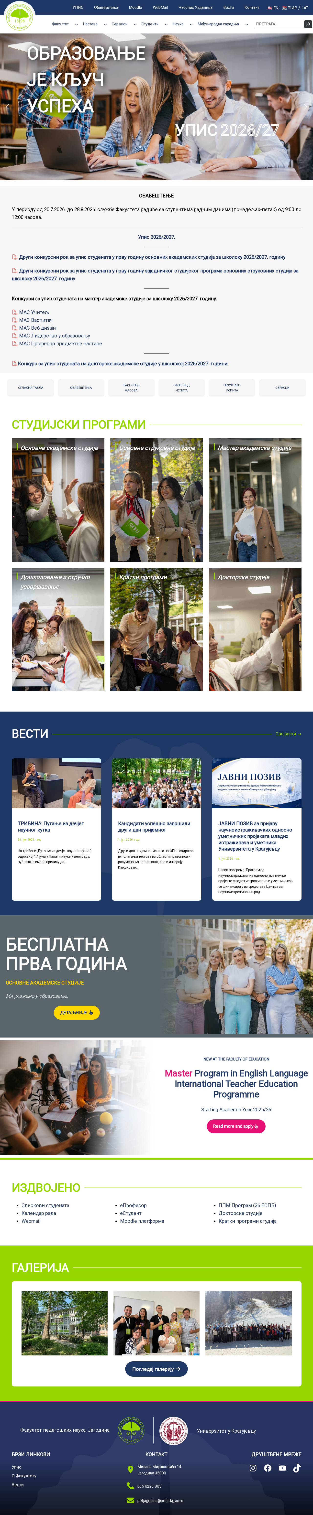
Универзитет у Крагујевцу (226, 1431)
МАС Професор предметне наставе (60, 343)
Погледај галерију (153, 1369)
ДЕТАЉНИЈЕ (74, 1012)
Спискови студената (45, 1205)
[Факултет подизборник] (76, 24)
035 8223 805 (149, 1486)
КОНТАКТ (156, 1454)
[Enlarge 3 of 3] (285, 1297)
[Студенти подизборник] (166, 24)
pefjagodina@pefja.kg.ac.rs (160, 1500)
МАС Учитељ (33, 312)
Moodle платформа (142, 1221)
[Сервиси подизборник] (135, 24)
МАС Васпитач (35, 320)
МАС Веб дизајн (37, 328)
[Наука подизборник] (191, 24)
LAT (305, 8)
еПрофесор (133, 1205)
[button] (156, 106)
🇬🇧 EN (273, 8)
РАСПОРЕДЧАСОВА (131, 387)
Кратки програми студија (248, 1221)
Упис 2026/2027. (156, 237)
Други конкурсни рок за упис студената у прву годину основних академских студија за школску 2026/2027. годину (151, 257)
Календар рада (39, 1213)
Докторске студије (240, 1213)
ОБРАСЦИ (282, 388)
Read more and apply (233, 1126)
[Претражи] (308, 24)
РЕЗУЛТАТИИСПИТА (232, 387)
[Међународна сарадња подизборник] (246, 24)
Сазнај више (58, 528)
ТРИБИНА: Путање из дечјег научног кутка (51, 827)
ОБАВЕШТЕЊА (81, 388)
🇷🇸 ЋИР (289, 8)
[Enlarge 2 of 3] (193, 1297)
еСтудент (131, 1213)
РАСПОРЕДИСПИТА (182, 387)
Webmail (31, 1221)
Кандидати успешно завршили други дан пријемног (154, 827)
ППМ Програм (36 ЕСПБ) (247, 1205)
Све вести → (289, 733)
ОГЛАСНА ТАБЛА (30, 388)
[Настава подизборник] (105, 24)
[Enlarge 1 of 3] (101, 1297)
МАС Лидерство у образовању (54, 336)
